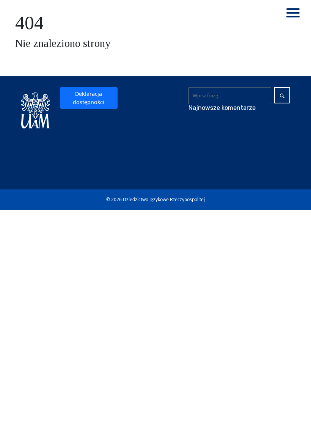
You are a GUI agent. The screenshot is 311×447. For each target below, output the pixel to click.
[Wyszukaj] (282, 95)
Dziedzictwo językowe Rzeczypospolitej (164, 199)
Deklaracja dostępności (88, 97)
